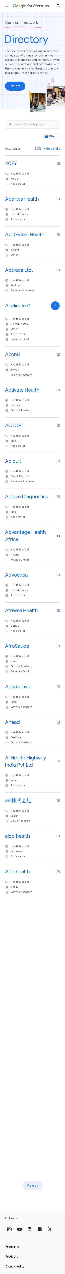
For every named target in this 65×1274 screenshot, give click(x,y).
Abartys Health (22, 199)
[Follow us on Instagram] (9, 1229)
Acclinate (15, 305)
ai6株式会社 (18, 800)
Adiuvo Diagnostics (26, 496)
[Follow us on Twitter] (50, 1229)
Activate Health (22, 390)
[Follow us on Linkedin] (29, 1229)
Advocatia (16, 575)
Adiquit (13, 461)
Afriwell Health (21, 610)
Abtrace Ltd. (19, 270)
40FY (11, 163)
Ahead (12, 722)
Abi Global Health (24, 234)
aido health (17, 836)
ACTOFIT (15, 425)
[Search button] (58, 5)
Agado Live (17, 686)
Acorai (12, 354)
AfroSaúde (17, 646)
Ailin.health (17, 871)
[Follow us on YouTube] (19, 1229)
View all (32, 1186)
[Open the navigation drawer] (6, 5)
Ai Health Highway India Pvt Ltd (25, 761)
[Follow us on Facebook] (39, 1229)
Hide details (52, 149)
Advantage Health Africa (25, 536)
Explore (15, 86)
